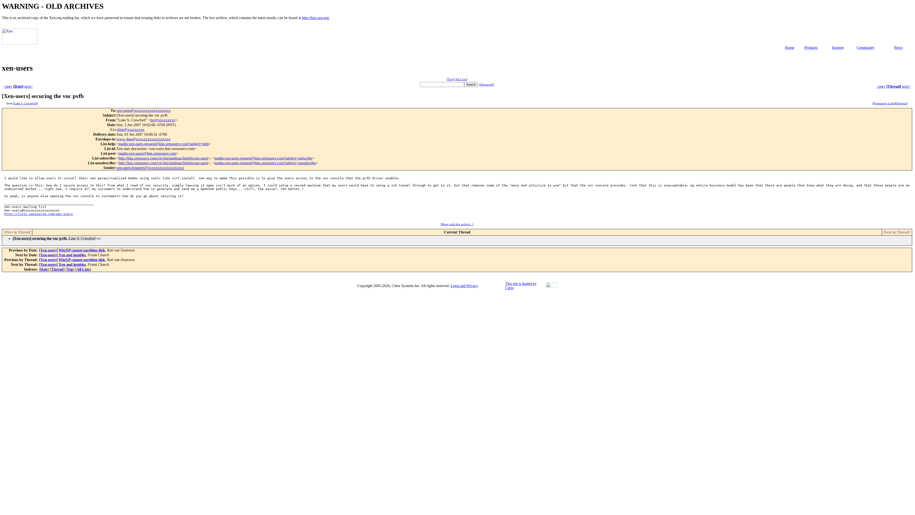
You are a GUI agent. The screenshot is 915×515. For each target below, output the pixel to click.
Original (901, 103)
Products (811, 48)
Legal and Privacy (464, 286)
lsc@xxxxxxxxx (162, 120)
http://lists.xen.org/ (316, 18)
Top (450, 79)
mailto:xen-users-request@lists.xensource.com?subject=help (164, 144)
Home (789, 48)
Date (18, 86)
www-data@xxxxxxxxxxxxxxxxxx (143, 139)
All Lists (460, 79)
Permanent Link (884, 103)
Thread (894, 86)
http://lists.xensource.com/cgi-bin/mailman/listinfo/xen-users (163, 158)
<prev (8, 86)
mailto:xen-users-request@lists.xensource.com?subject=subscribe (263, 158)
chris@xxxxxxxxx (130, 130)
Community (865, 48)
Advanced (486, 84)
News (898, 48)
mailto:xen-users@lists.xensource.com (147, 153)
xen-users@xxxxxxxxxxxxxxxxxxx (144, 110)
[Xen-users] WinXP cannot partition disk (72, 250)
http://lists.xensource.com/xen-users (38, 214)
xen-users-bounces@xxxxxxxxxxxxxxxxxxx (150, 168)
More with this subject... (457, 224)
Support (838, 48)
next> (28, 86)
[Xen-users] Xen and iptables (62, 255)
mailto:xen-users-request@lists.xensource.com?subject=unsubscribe (265, 163)
